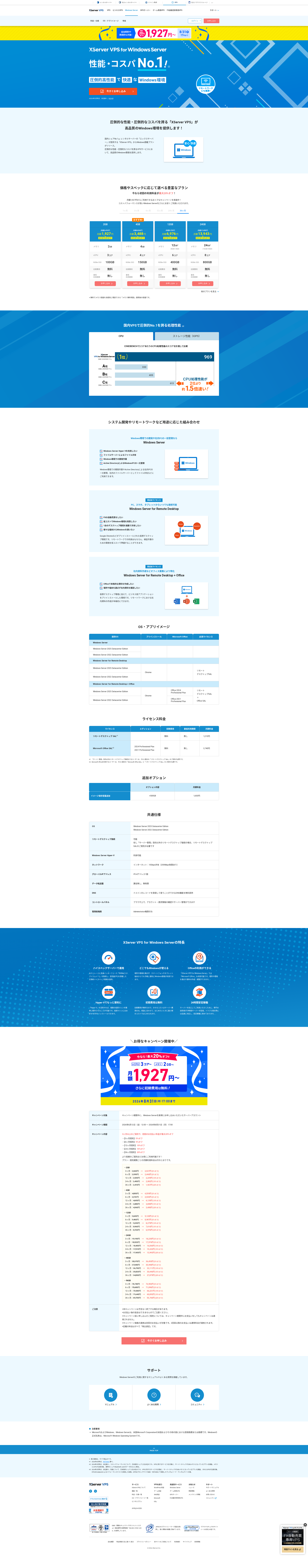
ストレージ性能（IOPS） (187, 336)
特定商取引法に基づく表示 (125, 1542)
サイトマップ (187, 1542)
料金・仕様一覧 (137, 1494)
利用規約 (177, 1542)
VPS (108, 10)
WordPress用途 (159, 1487)
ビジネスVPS (118, 10)
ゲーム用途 (157, 1491)
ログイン (195, 21)
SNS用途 (157, 1494)
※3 (183, 326)
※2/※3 (111, 98)
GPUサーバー (145, 10)
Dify (155, 1501)
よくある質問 (210, 1491)
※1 (119, 139)
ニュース (191, 1487)
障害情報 (191, 1491)
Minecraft (157, 1498)
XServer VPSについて (139, 1487)
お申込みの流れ (137, 1508)
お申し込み (211, 21)
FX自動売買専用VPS (174, 10)
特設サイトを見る (291, 1549)
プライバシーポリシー (144, 1542)
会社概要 (111, 1542)
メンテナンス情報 (194, 1494)
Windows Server (131, 10)
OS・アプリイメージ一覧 (140, 1498)
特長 (124, 21)
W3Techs (106, 1462)
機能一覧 (135, 1491)
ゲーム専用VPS (158, 10)
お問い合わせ (210, 1494)
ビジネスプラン (137, 1501)
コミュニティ (210, 1498)
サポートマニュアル (212, 1487)
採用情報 (197, 1542)
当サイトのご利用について (162, 1542)
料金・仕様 (94, 21)
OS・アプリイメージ (111, 21)
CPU (121, 336)
